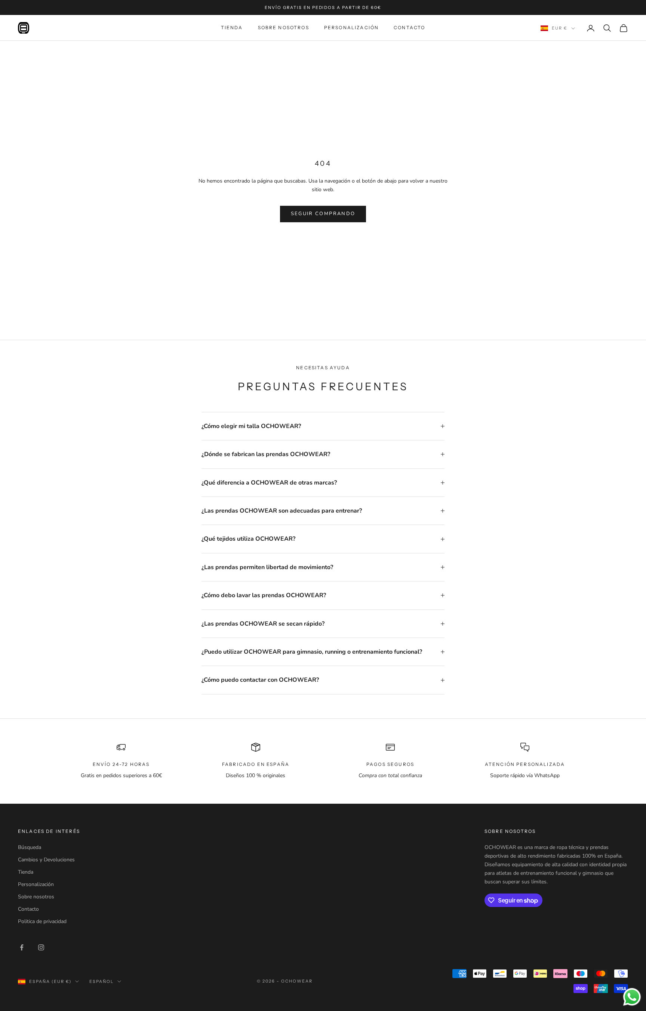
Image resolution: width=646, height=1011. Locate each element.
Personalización (351, 27)
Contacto (409, 27)
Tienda (232, 27)
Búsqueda (29, 847)
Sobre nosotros (283, 27)
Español (101, 981)
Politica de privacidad (42, 921)
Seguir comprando (323, 213)
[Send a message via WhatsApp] (632, 997)
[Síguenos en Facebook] (21, 947)
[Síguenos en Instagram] (41, 947)
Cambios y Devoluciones (46, 859)
